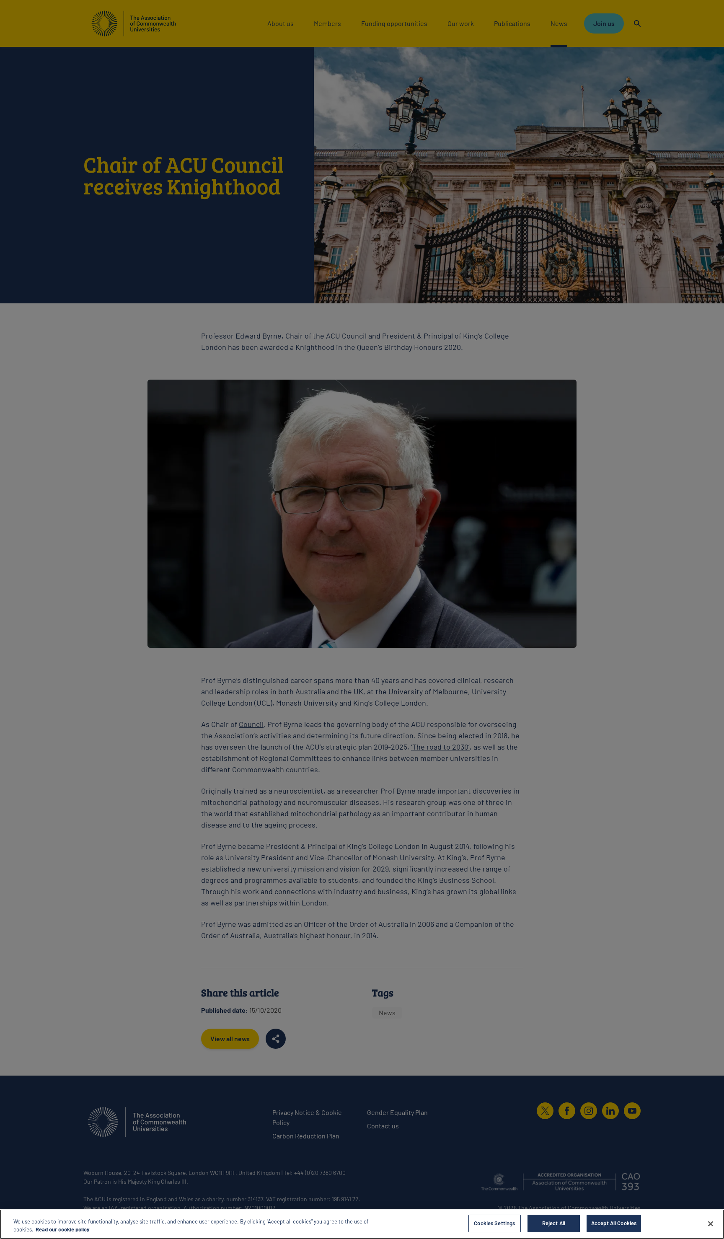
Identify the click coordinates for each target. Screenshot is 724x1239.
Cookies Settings (494, 1223)
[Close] (710, 1223)
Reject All (553, 1223)
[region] (362, 1224)
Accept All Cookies (613, 1223)
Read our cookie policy (63, 1229)
